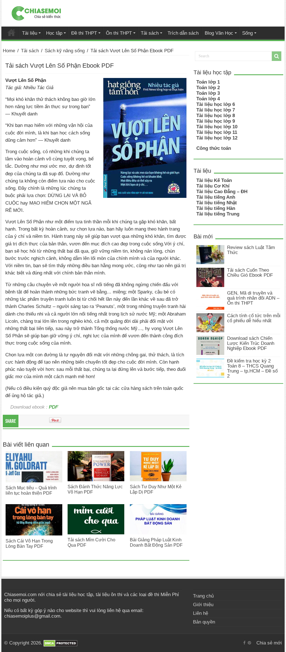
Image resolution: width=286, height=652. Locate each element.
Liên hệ (200, 613)
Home (9, 50)
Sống (247, 33)
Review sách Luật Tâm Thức (251, 250)
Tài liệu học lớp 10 (216, 126)
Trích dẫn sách (183, 33)
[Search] (276, 56)
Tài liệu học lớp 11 (216, 132)
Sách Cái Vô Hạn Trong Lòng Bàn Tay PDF (29, 543)
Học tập (54, 33)
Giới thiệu (203, 604)
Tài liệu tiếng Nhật (216, 202)
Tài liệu (29, 33)
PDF (53, 407)
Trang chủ (203, 596)
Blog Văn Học (219, 33)
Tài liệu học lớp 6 (215, 104)
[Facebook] (244, 642)
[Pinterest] (249, 642)
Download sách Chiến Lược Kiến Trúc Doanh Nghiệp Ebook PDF (250, 343)
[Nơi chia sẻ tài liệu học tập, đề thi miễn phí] (36, 12)
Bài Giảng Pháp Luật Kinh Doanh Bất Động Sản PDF (156, 542)
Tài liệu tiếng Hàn (215, 208)
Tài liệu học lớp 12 (216, 138)
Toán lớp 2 (208, 87)
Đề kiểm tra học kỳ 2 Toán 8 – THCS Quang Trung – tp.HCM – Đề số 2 (252, 368)
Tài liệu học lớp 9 (215, 121)
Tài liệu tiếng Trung (217, 214)
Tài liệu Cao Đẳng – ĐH (221, 191)
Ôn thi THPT (119, 33)
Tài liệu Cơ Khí (213, 186)
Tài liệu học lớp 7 (215, 110)
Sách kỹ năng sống (65, 50)
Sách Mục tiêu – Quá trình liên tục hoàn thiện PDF (31, 490)
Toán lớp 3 (208, 93)
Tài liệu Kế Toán (214, 180)
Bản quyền (204, 622)
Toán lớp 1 (208, 82)
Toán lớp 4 (208, 98)
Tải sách (150, 33)
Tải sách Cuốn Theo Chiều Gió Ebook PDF (250, 272)
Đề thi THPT (84, 33)
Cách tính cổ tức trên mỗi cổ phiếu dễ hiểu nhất (253, 318)
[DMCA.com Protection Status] (60, 643)
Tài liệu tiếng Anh (215, 197)
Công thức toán (213, 148)
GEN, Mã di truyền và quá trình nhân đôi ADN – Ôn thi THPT (253, 298)
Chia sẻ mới (11, 32)
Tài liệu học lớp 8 (215, 115)
